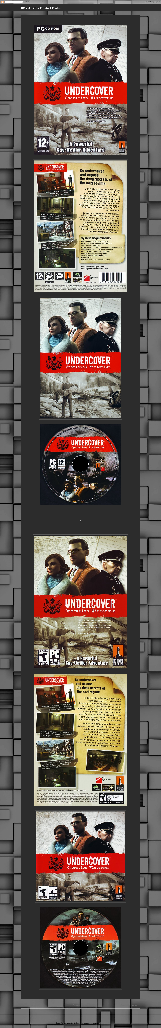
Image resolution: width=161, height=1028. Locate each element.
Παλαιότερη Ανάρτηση (128, 1005)
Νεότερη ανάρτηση (31, 1005)
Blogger (102, 1023)
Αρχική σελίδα (79, 1005)
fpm (91, 1023)
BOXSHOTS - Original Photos (41, 8)
